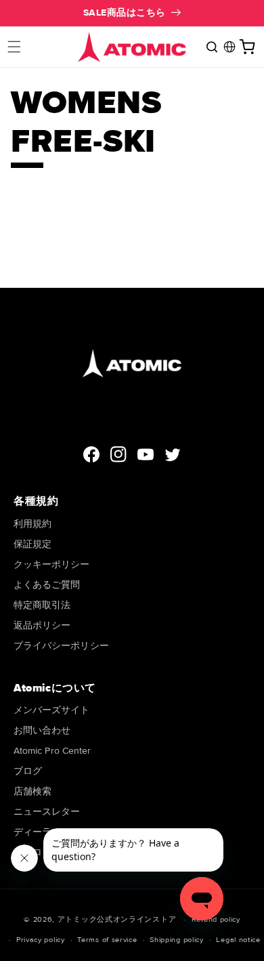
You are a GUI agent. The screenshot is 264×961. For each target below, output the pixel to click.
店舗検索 (32, 791)
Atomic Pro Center (52, 750)
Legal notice (238, 939)
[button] (14, 47)
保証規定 (32, 544)
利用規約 (32, 524)
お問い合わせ (42, 730)
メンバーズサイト (52, 710)
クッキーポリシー (52, 564)
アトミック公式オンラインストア (117, 919)
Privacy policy (40, 939)
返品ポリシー (42, 625)
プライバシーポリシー (61, 646)
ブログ (28, 771)
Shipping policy (177, 939)
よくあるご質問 (47, 585)
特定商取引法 (42, 605)
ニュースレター (47, 811)
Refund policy (216, 919)
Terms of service (107, 939)
